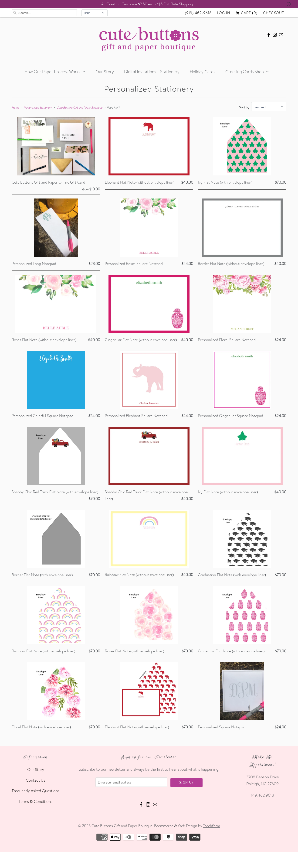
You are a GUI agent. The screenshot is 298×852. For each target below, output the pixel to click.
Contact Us (35, 780)
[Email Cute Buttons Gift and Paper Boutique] (281, 34)
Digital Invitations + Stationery (151, 72)
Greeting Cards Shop (244, 72)
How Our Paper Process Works (52, 72)
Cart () (248, 12)
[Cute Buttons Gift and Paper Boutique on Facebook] (269, 34)
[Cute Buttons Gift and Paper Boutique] (149, 40)
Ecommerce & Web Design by (187, 825)
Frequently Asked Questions (35, 790)
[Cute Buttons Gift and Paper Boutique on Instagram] (275, 34)
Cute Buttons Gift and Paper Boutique (121, 825)
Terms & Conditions (35, 801)
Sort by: (245, 107)
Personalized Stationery (149, 88)
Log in (223, 12)
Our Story (104, 72)
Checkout (273, 12)
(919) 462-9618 (198, 12)
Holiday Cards (202, 72)
